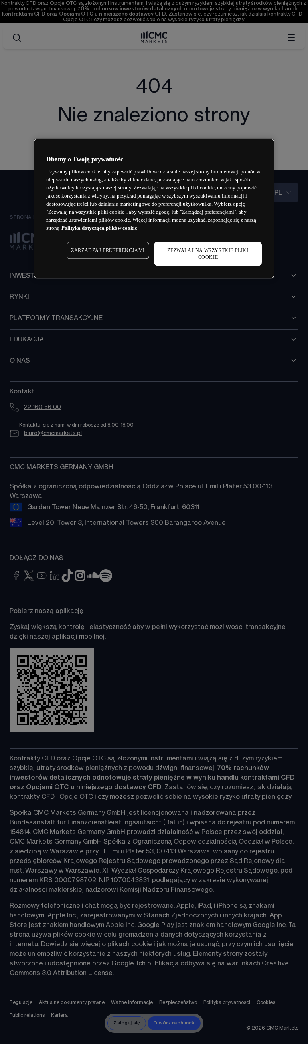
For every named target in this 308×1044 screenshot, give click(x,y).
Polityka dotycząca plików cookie (99, 228)
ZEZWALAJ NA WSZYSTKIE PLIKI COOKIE (207, 254)
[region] (154, 208)
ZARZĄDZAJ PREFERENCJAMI (108, 250)
